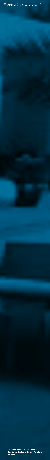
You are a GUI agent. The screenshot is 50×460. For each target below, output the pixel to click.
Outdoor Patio (10, 5)
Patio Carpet (23, 5)
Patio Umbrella (35, 5)
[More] (40, 5)
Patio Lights (29, 5)
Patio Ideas (16, 5)
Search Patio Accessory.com (13, 3)
